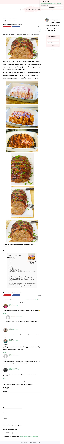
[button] (52, 1)
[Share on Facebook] (16, 26)
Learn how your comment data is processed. (29, 436)
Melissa (10, 304)
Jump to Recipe (39, 30)
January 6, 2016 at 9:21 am (13, 305)
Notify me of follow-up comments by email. (12, 425)
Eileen (10, 339)
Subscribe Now (52, 7)
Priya (10, 328)
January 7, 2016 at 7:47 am (13, 340)
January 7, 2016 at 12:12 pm (14, 355)
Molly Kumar (11, 354)
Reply (4, 313)
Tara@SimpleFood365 (12, 368)
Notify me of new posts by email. (10, 429)
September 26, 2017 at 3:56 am (16, 316)
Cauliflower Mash (23, 249)
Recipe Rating (6, 387)
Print (31, 261)
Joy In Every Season (32, 9)
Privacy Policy (35, 442)
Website (5, 418)
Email (4, 412)
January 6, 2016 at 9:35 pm (13, 329)
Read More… (53, 31)
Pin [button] (36, 261)
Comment (5, 391)
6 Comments (14, 18)
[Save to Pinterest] (7, 26)
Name (4, 407)
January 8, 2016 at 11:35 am (14, 369)
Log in (39, 442)
